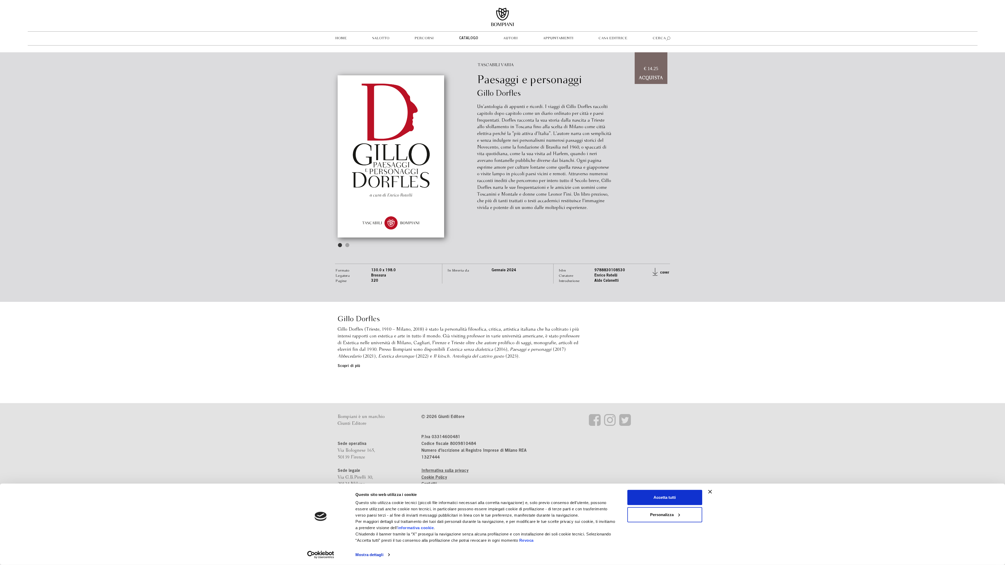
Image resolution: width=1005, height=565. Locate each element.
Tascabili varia (496, 65)
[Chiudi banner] (710, 492)
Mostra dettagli (369, 554)
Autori (510, 38)
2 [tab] (347, 245)
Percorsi (424, 38)
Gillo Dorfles (499, 93)
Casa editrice (613, 38)
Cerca (659, 38)
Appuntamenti (558, 38)
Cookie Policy (434, 478)
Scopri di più (349, 366)
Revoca (526, 540)
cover (664, 273)
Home (341, 38)
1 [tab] (340, 245)
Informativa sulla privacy (444, 471)
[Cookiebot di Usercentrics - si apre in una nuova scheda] (321, 555)
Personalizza (662, 514)
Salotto (380, 38)
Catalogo (468, 38)
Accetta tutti (665, 497)
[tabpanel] (391, 156)
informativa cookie (416, 528)
